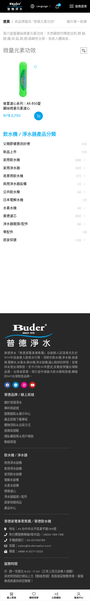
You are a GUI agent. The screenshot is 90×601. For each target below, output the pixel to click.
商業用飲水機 (13, 176)
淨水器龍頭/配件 (15, 224)
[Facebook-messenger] (16, 385)
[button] (38, 116)
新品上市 (10, 152)
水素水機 (10, 208)
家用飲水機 (11, 160)
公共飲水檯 (11, 192)
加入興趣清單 (35, 67)
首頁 (6, 22)
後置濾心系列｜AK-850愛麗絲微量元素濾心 (22, 106)
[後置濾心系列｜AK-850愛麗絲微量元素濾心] (23, 79)
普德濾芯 (10, 216)
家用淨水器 (11, 168)
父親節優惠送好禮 (16, 144)
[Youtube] (32, 385)
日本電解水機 (13, 200)
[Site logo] (14, 6)
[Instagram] (24, 385)
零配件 (8, 232)
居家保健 (10, 240)
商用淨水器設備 (15, 184)
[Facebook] (7, 385)
